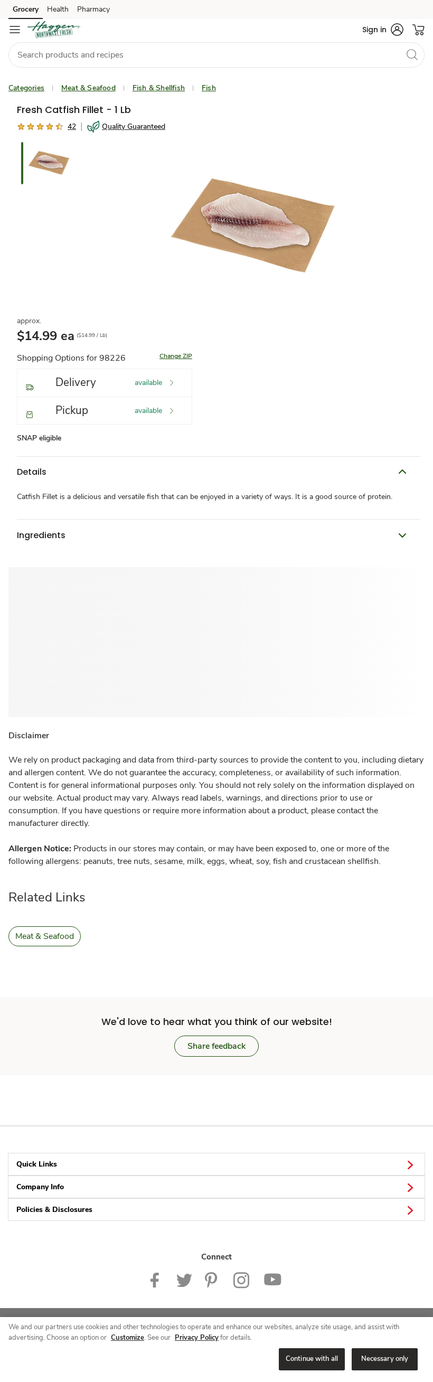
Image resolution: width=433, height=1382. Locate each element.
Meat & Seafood (88, 88)
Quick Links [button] (36, 1164)
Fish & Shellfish (159, 88)
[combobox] (216, 55)
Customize (127, 1337)
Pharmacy (93, 9)
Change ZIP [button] (175, 356)
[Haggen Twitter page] (184, 1279)
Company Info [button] (40, 1187)
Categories (26, 88)
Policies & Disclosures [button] (54, 1210)
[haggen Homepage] (53, 29)
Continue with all (312, 1359)
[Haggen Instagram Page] (242, 1279)
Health (58, 9)
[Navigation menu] (14, 29)
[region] (216, 1349)
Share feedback (216, 1046)
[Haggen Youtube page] (273, 1279)
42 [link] (72, 126)
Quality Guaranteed (133, 126)
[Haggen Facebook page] (157, 1279)
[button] (383, 29)
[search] (412, 54)
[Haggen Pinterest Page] (213, 1279)
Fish (209, 88)
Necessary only (385, 1359)
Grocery (26, 9)
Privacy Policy (197, 1337)
